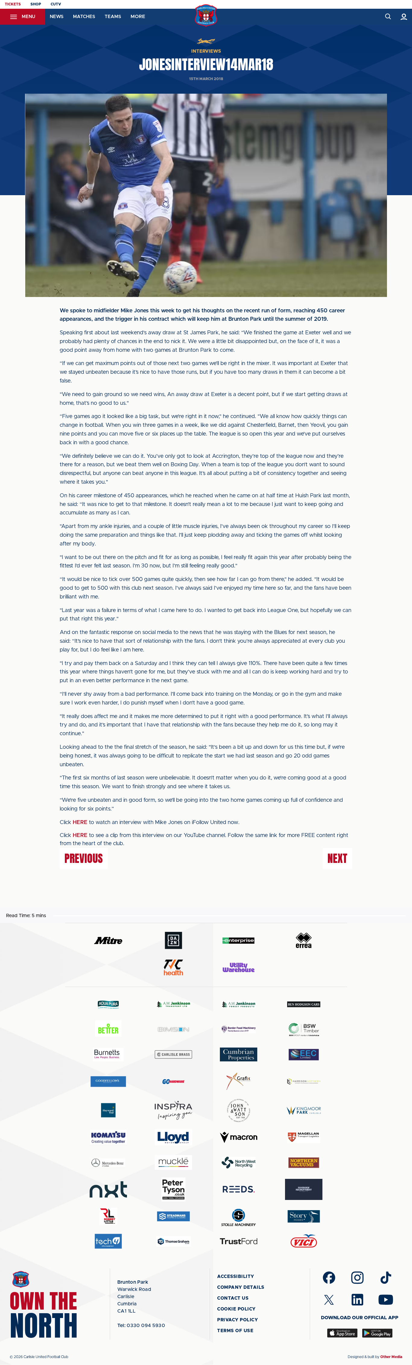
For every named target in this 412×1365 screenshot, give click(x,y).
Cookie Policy (236, 1309)
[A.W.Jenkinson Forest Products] (238, 1004)
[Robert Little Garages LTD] (108, 1216)
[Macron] (238, 1137)
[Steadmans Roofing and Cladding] (173, 1216)
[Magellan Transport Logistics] (303, 1137)
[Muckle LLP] (173, 1162)
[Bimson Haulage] (173, 1029)
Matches (84, 16)
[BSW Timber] (303, 1029)
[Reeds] (238, 1189)
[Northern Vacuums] (303, 1162)
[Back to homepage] (206, 15)
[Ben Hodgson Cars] (303, 1004)
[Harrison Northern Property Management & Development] (303, 1081)
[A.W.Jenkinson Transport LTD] (173, 1004)
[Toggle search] (388, 17)
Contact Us (233, 1298)
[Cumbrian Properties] (238, 1054)
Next (337, 858)
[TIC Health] (173, 967)
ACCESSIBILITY (235, 1276)
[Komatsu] (108, 1137)
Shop (35, 4)
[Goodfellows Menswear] (108, 1081)
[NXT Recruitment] (108, 1189)
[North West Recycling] (238, 1162)
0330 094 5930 (141, 1325)
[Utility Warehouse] (238, 967)
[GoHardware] (173, 1082)
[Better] (108, 1029)
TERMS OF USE (235, 1331)
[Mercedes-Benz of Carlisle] (108, 1162)
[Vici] (303, 1241)
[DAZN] (173, 940)
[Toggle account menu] (404, 17)
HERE (80, 822)
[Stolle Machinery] (238, 1216)
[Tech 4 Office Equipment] (108, 1241)
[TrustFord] (238, 1241)
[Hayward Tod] (108, 1110)
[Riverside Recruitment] (303, 1189)
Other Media (391, 1357)
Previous (84, 858)
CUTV (56, 4)
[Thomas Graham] (173, 1241)
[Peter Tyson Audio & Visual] (173, 1189)
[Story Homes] (303, 1216)
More (138, 16)
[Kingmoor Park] (303, 1110)
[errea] (303, 940)
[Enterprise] (238, 940)
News (56, 16)
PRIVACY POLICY (237, 1320)
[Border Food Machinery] (238, 1029)
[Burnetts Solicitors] (108, 1055)
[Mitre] (108, 940)
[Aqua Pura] (108, 1004)
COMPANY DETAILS (241, 1287)
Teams (113, 16)
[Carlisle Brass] (173, 1054)
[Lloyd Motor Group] (173, 1137)
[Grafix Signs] (238, 1081)
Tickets (13, 4)
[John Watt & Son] (238, 1110)
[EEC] (303, 1055)
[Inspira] (173, 1110)
